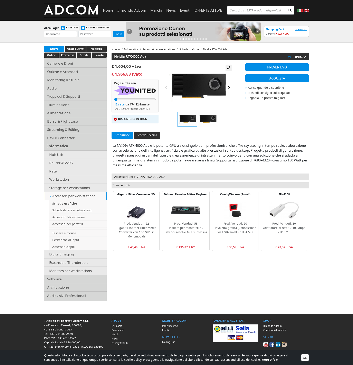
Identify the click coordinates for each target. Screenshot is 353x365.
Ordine (51, 55)
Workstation (59, 179)
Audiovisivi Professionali (66, 295)
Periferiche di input (65, 240)
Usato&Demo (75, 48)
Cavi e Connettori (61, 137)
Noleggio (96, 48)
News (171, 10)
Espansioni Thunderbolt (68, 262)
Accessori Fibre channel (68, 217)
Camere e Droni (60, 63)
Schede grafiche (64, 203)
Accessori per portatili (67, 224)
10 (206, 39)
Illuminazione (58, 104)
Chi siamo (117, 325)
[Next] (257, 31)
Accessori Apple (63, 247)
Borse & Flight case (62, 121)
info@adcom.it (170, 325)
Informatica (57, 146)
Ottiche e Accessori (62, 71)
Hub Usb (56, 154)
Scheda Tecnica (147, 135)
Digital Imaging (61, 254)
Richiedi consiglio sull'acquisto (269, 93)
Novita (99, 55)
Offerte (84, 55)
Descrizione (122, 135)
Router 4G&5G (61, 162)
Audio (52, 88)
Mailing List (168, 342)
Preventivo (301, 29)
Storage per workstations (69, 187)
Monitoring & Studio (63, 79)
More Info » (269, 360)
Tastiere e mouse (64, 233)
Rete (53, 171)
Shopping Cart (275, 29)
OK (305, 357)
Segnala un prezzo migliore (267, 98)
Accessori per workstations (73, 196)
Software (54, 279)
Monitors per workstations (70, 270)
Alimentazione (59, 113)
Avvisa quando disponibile (266, 88)
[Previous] (129, 31)
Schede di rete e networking (72, 210)
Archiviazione (58, 287)
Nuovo (54, 48)
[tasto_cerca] (290, 10)
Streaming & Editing (63, 129)
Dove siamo (118, 330)
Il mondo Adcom (131, 10)
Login (118, 34)
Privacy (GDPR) (119, 343)
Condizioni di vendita (274, 330)
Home (108, 10)
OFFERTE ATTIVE (208, 10)
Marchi (156, 10)
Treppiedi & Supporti (63, 96)
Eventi (185, 10)
